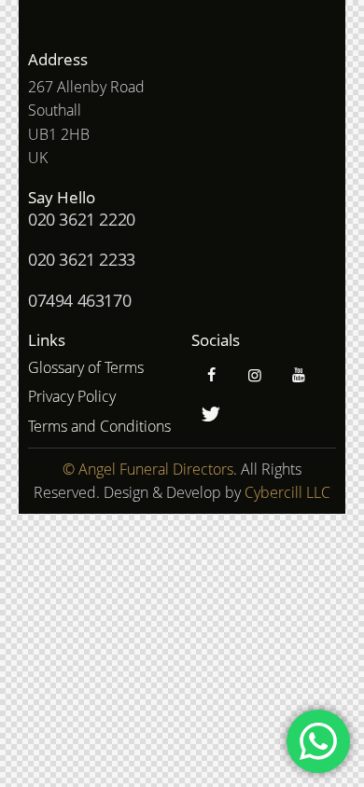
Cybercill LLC (287, 492)
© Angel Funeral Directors (148, 469)
